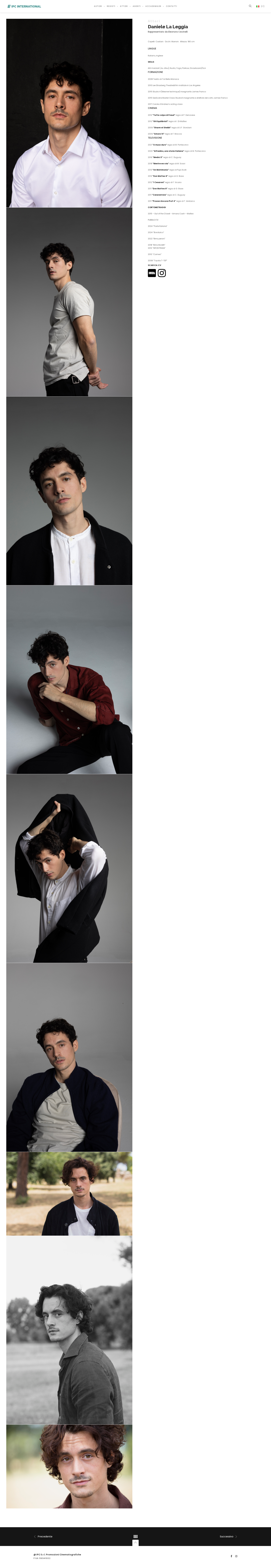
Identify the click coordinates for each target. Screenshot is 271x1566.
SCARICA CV (154, 265)
